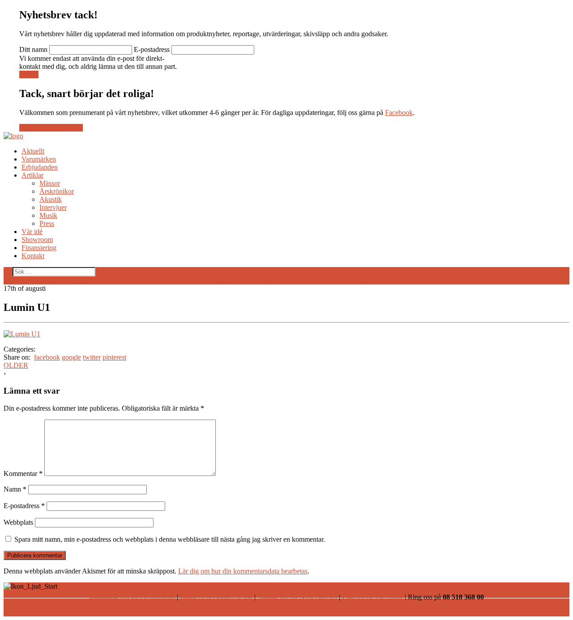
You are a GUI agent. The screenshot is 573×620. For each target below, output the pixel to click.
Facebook (399, 112)
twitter (92, 357)
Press (46, 223)
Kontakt (32, 255)
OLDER (16, 365)
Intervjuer (53, 207)
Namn (15, 489)
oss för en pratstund (132, 597)
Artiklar (32, 175)
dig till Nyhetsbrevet (297, 597)
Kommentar (23, 473)
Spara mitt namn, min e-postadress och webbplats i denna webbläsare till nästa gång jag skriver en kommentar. (169, 539)
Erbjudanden (39, 167)
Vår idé (32, 231)
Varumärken (38, 159)
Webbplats (18, 522)
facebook (47, 357)
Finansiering (38, 247)
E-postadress (152, 49)
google (71, 357)
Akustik (50, 199)
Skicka (28, 74)
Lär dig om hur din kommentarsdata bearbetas (243, 571)
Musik (48, 215)
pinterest (114, 357)
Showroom (37, 239)
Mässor (49, 183)
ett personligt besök (216, 597)
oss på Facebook (372, 597)
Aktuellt (32, 151)
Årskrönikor (56, 191)
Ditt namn (33, 49)
